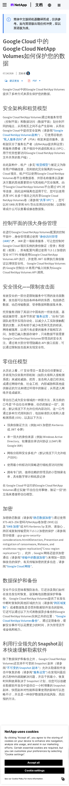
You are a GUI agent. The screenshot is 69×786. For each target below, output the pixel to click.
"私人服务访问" (13, 139)
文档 (39, 4)
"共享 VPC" (46, 200)
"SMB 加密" (13, 526)
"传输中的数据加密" (33, 557)
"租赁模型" (42, 165)
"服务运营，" (43, 316)
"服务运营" (39, 672)
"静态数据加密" (42, 517)
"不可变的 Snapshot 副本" (22, 668)
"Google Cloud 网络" (19, 566)
